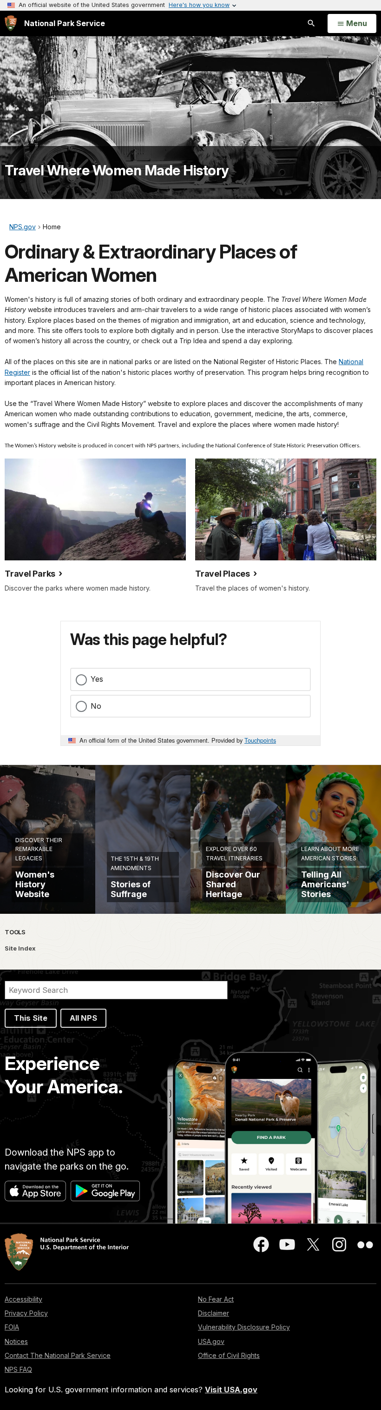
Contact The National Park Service (58, 1355)
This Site (30, 1018)
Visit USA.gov (231, 1389)
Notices (16, 1341)
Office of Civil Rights (229, 1355)
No (96, 706)
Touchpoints (260, 740)
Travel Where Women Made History (117, 170)
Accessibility (23, 1299)
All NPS (83, 1018)
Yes (97, 679)
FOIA (12, 1327)
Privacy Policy (26, 1313)
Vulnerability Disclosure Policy (244, 1327)
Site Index (20, 948)
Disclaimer (213, 1313)
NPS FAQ (18, 1369)
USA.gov (211, 1341)
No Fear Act (216, 1299)
